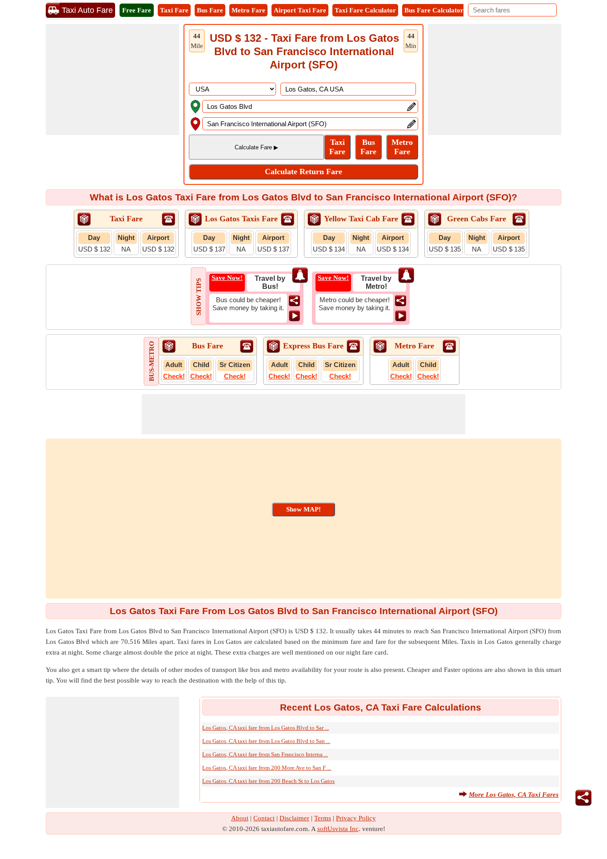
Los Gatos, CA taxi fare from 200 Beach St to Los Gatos (268, 781)
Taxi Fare (174, 10)
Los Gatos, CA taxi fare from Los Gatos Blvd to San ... (266, 741)
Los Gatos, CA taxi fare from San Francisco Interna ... (265, 754)
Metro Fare (248, 10)
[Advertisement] (112, 79)
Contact (264, 818)
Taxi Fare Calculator (365, 10)
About (239, 818)
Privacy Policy (356, 818)
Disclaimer (294, 818)
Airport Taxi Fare (300, 10)
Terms (322, 818)
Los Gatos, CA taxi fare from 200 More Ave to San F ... (266, 767)
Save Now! (227, 277)
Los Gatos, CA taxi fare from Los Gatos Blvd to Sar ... (265, 727)
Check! (174, 376)
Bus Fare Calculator (433, 10)
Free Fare (136, 10)
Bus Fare (210, 10)
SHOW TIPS (198, 297)
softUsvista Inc (338, 828)
